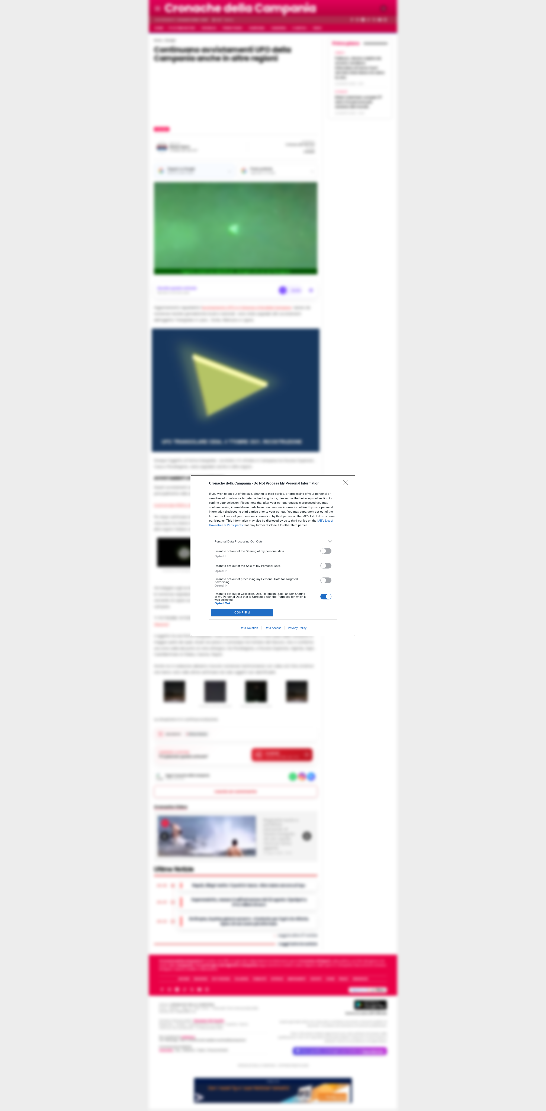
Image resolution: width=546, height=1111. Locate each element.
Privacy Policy (297, 627)
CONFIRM (242, 612)
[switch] (325, 551)
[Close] (347, 484)
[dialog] (273, 555)
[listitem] (273, 541)
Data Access (273, 627)
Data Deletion (249, 627)
